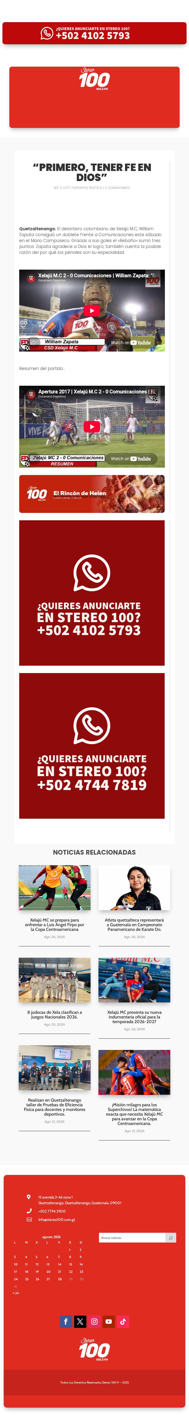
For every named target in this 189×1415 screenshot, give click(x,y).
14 (59, 1264)
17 (15, 1272)
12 (37, 1264)
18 (26, 1272)
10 (15, 1264)
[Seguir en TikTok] (123, 1322)
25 (27, 1279)
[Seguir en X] (80, 1322)
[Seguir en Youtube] (109, 1322)
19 (37, 1272)
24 (16, 1279)
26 (37, 1279)
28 (60, 1279)
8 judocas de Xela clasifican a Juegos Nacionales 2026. (54, 1015)
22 (71, 1272)
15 (70, 1264)
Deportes (80, 187)
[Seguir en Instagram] (94, 1322)
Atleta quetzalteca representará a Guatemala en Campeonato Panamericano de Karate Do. (134, 924)
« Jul (16, 1293)
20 (48, 1272)
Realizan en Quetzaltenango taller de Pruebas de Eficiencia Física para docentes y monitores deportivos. (54, 1107)
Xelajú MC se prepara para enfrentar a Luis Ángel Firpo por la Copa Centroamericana (54, 924)
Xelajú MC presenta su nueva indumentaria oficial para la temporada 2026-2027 (134, 1017)
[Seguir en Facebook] (66, 1322)
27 (48, 1279)
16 (81, 1264)
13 (48, 1264)
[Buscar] (170, 1238)
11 (26, 1264)
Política (95, 187)
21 (59, 1272)
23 (81, 1272)
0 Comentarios (117, 187)
